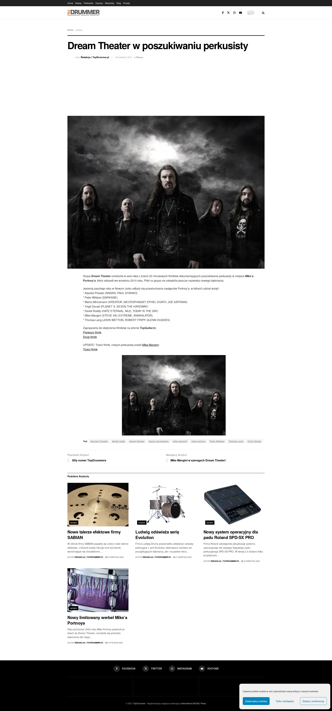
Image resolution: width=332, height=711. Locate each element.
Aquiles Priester (99, 441)
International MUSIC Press (193, 703)
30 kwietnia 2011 (124, 57)
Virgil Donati (254, 441)
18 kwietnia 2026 (251, 561)
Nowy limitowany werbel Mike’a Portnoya (97, 620)
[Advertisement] (166, 86)
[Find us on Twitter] (228, 12)
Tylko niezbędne (285, 701)
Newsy (78, 3)
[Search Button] (263, 12)
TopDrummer (139, 703)
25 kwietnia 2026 (115, 557)
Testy (118, 3)
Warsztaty (109, 3)
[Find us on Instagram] (234, 12)
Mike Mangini (150, 345)
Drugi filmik (90, 337)
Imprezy (99, 3)
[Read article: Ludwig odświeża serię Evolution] (165, 505)
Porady (126, 3)
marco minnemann (159, 441)
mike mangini (180, 441)
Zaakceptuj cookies (256, 701)
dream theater (137, 441)
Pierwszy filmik (92, 332)
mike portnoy (198, 441)
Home (70, 3)
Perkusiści (88, 3)
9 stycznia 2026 (115, 642)
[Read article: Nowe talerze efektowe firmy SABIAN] (97, 505)
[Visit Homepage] (83, 13)
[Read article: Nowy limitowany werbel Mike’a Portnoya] (97, 590)
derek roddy (118, 441)
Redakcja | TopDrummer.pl (95, 57)
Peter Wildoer (217, 441)
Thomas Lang (236, 441)
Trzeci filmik (90, 349)
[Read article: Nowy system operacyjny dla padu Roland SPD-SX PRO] (234, 505)
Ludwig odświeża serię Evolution (157, 534)
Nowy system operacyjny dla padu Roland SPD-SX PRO (231, 534)
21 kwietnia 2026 (183, 557)
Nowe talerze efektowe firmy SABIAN (94, 534)
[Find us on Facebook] (223, 12)
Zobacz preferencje (313, 701)
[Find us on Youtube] (240, 12)
